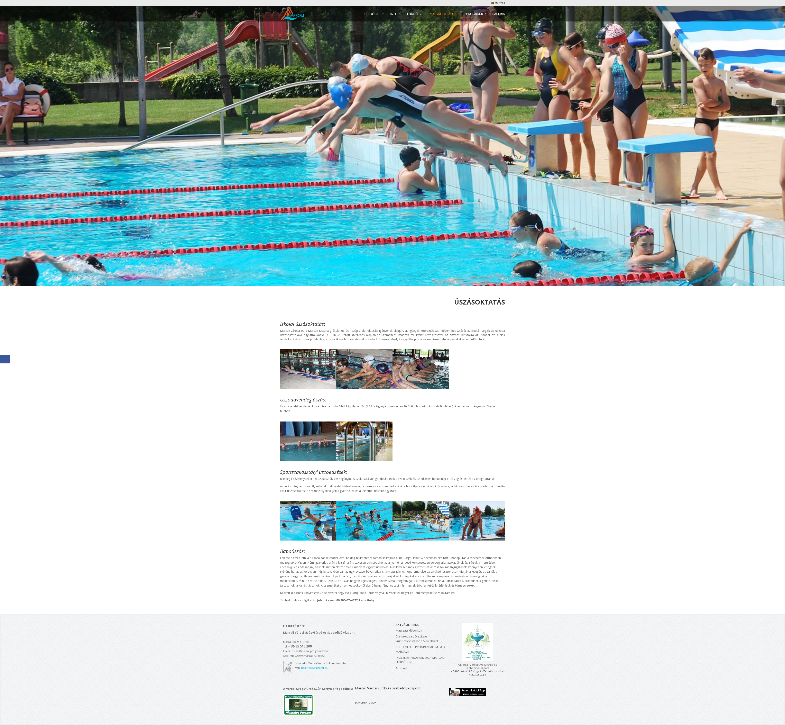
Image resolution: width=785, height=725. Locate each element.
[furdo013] (364, 539)
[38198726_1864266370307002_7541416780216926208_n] (308, 388)
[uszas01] (308, 460)
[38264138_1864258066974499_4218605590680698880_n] (420, 388)
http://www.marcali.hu (314, 668)
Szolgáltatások (442, 14)
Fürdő (412, 14)
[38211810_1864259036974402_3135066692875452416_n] (364, 388)
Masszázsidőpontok (409, 630)
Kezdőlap (372, 14)
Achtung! (401, 668)
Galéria (498, 14)
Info (394, 14)
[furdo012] (308, 539)
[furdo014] (420, 539)
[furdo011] (477, 539)
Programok (476, 14)
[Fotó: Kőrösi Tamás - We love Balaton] (364, 460)
